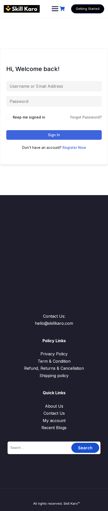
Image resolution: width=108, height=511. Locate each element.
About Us (54, 406)
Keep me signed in (29, 117)
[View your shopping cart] (63, 8)
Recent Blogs (54, 427)
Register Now (74, 147)
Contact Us (54, 413)
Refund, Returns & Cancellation (54, 368)
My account (54, 420)
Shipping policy (54, 375)
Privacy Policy (54, 353)
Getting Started (87, 9)
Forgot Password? (86, 117)
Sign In (54, 135)
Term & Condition (54, 361)
